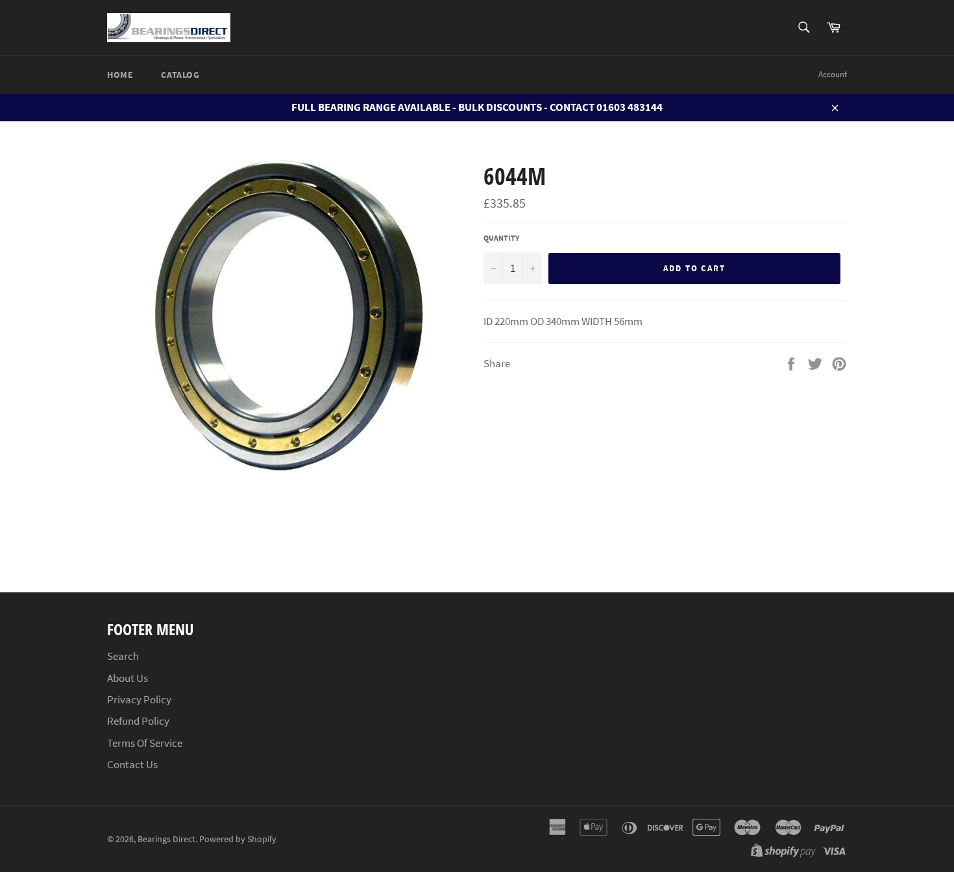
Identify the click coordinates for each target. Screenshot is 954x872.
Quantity (501, 238)
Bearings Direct (166, 839)
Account (832, 74)
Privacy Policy (139, 699)
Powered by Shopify (237, 839)
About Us (127, 678)
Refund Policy (138, 721)
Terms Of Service (144, 743)
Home (120, 74)
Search (123, 656)
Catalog (180, 74)
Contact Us (132, 764)
